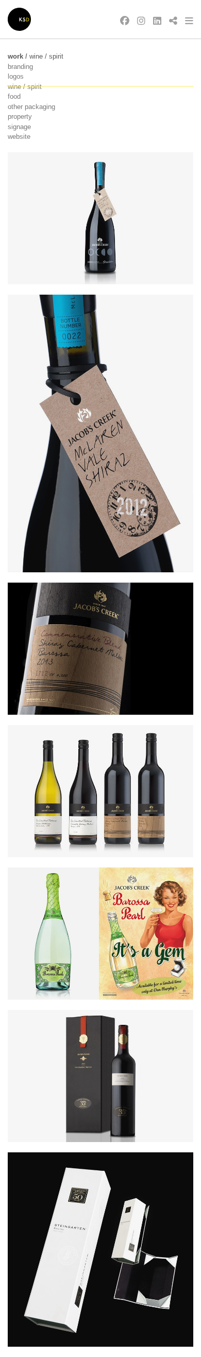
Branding (20, 66)
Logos (16, 76)
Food (14, 96)
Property (20, 116)
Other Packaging (31, 107)
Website (19, 136)
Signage (19, 127)
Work (15, 56)
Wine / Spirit (46, 56)
